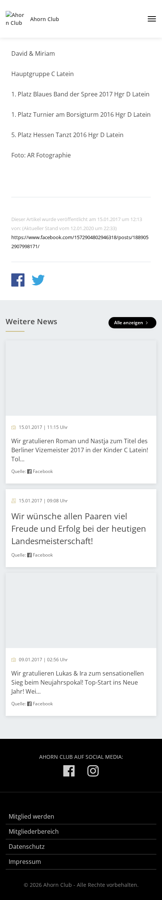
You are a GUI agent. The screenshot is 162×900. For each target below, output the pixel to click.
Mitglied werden (31, 816)
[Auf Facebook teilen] (17, 281)
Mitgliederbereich (34, 831)
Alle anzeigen (129, 322)
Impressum (25, 861)
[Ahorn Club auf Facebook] (69, 772)
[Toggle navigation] (149, 18)
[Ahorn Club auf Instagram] (93, 772)
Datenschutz (27, 846)
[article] (81, 412)
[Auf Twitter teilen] (38, 281)
